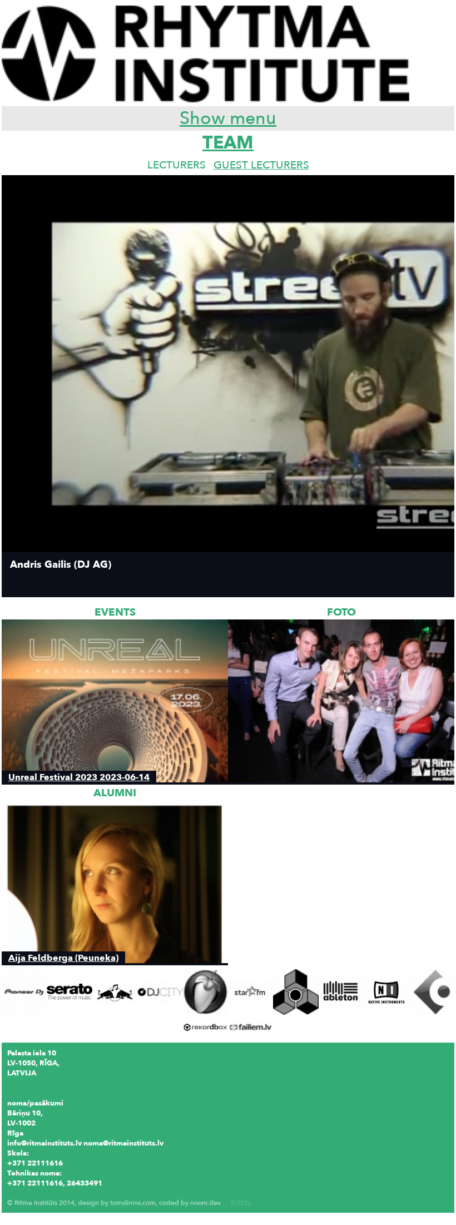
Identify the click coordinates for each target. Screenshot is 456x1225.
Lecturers (176, 165)
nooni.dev (205, 1202)
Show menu (228, 118)
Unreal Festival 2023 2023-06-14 (79, 777)
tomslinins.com (133, 1202)
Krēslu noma (29, 1193)
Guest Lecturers (261, 165)
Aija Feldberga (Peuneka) (63, 958)
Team (228, 143)
